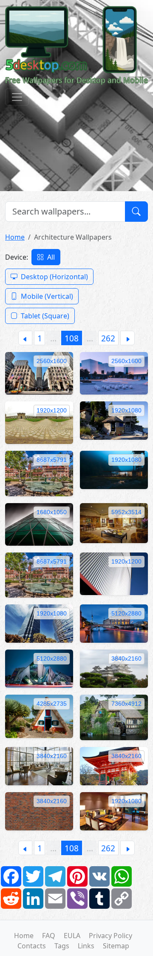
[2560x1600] (39, 372)
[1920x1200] (39, 421)
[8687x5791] (39, 473)
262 (108, 338)
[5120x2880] (114, 622)
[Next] (127, 338)
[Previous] (25, 338)
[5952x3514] (114, 522)
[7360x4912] (114, 716)
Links (86, 945)
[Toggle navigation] (17, 97)
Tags (61, 945)
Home (15, 237)
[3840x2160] (114, 668)
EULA (72, 935)
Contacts (31, 945)
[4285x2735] (39, 715)
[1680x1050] (39, 523)
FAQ (48, 935)
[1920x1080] (114, 419)
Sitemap (116, 945)
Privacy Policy (110, 935)
